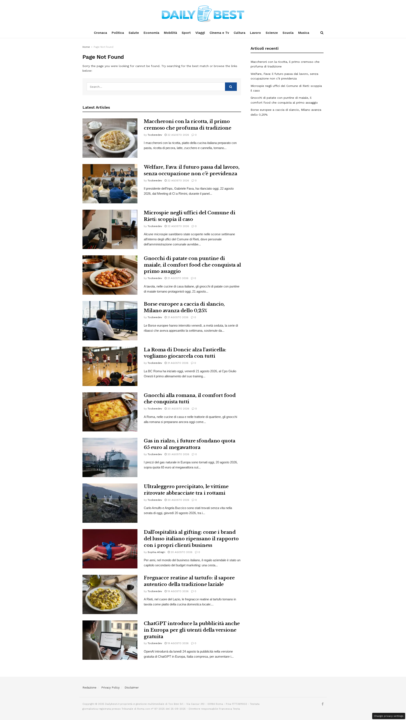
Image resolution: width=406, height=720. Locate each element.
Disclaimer (132, 687)
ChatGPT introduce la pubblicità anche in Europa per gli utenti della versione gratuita (192, 630)
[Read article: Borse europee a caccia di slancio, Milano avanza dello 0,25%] (109, 320)
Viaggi (200, 33)
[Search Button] (322, 32)
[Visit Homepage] (203, 13)
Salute (134, 33)
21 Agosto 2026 (177, 278)
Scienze (272, 33)
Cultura (239, 33)
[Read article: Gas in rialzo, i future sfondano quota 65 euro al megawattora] (109, 457)
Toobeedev (155, 134)
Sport (186, 33)
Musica (303, 33)
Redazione (89, 687)
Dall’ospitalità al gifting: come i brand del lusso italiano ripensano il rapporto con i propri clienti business (191, 538)
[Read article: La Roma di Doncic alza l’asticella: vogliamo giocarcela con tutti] (109, 366)
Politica (118, 33)
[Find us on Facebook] (323, 704)
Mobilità (170, 33)
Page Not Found (103, 46)
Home (86, 46)
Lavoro (255, 33)
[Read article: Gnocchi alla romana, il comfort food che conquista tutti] (109, 412)
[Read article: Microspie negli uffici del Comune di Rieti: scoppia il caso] (109, 229)
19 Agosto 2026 (178, 591)
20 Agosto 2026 (178, 408)
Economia (151, 33)
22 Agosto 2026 (178, 134)
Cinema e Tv (219, 33)
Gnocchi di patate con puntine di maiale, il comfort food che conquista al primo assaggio (192, 265)
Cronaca (100, 33)
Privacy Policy (110, 687)
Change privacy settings (388, 716)
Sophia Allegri (156, 552)
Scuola (288, 33)
